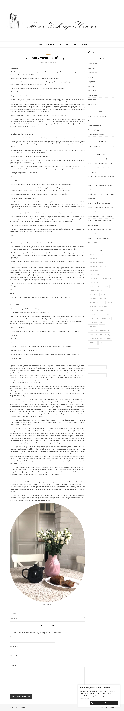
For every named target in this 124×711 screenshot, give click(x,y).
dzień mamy (107, 278)
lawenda (93, 306)
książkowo (91, 82)
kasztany (93, 298)
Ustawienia (84, 703)
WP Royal (23, 707)
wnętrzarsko (92, 104)
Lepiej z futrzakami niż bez (97, 116)
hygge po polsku (96, 290)
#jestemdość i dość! (101, 159)
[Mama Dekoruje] (62, 20)
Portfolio (50, 44)
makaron (100, 310)
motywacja (106, 318)
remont (103, 343)
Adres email (14, 646)
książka (103, 298)
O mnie (40, 44)
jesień (103, 294)
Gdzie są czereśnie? (94, 125)
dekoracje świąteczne (98, 266)
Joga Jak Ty (63, 44)
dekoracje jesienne (97, 262)
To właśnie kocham (94, 121)
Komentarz (13, 665)
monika (16, 618)
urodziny (93, 355)
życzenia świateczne (97, 375)
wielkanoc (93, 359)
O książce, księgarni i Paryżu (97, 130)
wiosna (103, 359)
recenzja (93, 343)
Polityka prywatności (107, 707)
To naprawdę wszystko (96, 134)
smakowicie (92, 100)
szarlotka (94, 347)
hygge (106, 286)
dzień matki (94, 282)
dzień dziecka (95, 274)
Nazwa (12, 637)
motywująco (93, 95)
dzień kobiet (94, 278)
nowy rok (93, 322)
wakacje (103, 355)
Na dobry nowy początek (103, 203)
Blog (74, 44)
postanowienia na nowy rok (100, 338)
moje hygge (94, 318)
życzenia (93, 371)
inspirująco (91, 68)
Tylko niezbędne (96, 703)
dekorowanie (94, 270)
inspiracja (93, 294)
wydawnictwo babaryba (99, 363)
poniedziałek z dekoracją (99, 330)
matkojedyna (92, 163)
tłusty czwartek (96, 351)
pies (101, 322)
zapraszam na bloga (97, 367)
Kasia (90, 177)
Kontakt (83, 44)
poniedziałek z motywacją (100, 335)
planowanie (94, 327)
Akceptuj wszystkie (110, 703)
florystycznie (92, 63)
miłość (107, 314)
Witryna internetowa (16, 656)
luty (91, 310)
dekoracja (93, 258)
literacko (47, 54)
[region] (99, 696)
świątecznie (93, 72)
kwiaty (109, 302)
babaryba (93, 254)
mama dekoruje (95, 314)
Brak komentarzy (51, 62)
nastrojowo (92, 90)
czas (102, 254)
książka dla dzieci (96, 302)
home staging (95, 286)
